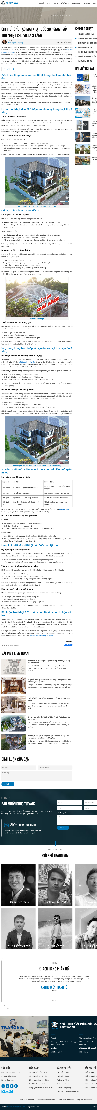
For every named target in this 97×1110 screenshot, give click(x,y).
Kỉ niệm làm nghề (7, 1080)
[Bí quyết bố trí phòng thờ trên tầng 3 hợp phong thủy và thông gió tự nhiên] (13, 685)
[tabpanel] (54, 983)
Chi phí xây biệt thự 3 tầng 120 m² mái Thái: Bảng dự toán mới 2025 (49, 718)
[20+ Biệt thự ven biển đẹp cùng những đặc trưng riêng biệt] (82, 160)
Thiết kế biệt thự (63, 1080)
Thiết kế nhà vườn (63, 1084)
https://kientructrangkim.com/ (41, 635)
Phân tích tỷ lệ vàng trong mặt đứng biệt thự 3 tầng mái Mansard (49, 661)
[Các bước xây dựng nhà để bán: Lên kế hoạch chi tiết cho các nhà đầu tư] (82, 89)
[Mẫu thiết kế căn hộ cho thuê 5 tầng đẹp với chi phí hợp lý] (82, 125)
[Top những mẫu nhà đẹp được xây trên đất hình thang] (82, 137)
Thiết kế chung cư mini (37, 1084)
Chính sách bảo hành (66, 1099)
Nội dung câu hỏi (63, 813)
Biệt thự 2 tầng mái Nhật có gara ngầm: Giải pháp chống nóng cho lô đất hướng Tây (48, 737)
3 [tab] (55, 1000)
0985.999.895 (56, 1052)
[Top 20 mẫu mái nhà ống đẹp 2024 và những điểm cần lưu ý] (82, 149)
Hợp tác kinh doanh (84, 1099)
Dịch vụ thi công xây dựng (39, 1080)
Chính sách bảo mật (26, 1099)
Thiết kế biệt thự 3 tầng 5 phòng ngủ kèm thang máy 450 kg (49, 699)
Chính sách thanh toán (46, 1099)
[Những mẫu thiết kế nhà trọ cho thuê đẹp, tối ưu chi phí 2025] (82, 113)
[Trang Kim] (9, 3)
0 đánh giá (15, 645)
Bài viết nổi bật (84, 68)
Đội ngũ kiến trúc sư (8, 1076)
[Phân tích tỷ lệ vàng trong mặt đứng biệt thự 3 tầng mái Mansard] (13, 667)
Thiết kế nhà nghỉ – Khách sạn (68, 1091)
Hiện (11, 69)
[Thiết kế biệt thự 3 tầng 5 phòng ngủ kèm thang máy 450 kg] (13, 704)
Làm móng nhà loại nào (85, 47)
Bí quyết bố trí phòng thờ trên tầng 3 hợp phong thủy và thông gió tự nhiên (49, 680)
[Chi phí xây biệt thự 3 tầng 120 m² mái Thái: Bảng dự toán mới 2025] (13, 723)
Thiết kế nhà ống (63, 1076)
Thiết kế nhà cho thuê (65, 1072)
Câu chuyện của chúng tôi (11, 1072)
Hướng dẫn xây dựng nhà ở (86, 34)
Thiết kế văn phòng (64, 1088)
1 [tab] (52, 1000)
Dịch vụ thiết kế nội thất (38, 1076)
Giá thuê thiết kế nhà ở (85, 61)
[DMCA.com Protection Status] (7, 1092)
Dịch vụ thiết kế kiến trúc (38, 1072)
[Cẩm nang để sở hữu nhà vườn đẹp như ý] (82, 77)
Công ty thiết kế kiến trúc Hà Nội (41, 1088)
